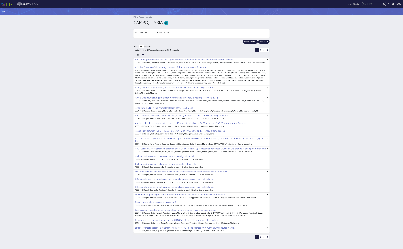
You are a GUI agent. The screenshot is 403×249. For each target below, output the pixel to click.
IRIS (135, 17)
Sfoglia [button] (356, 4)
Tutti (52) (263, 41)
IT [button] (388, 4)
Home (349, 4)
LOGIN (398, 4)
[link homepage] (7, 4)
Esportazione (249, 41)
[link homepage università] (28, 4)
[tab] (137, 55)
